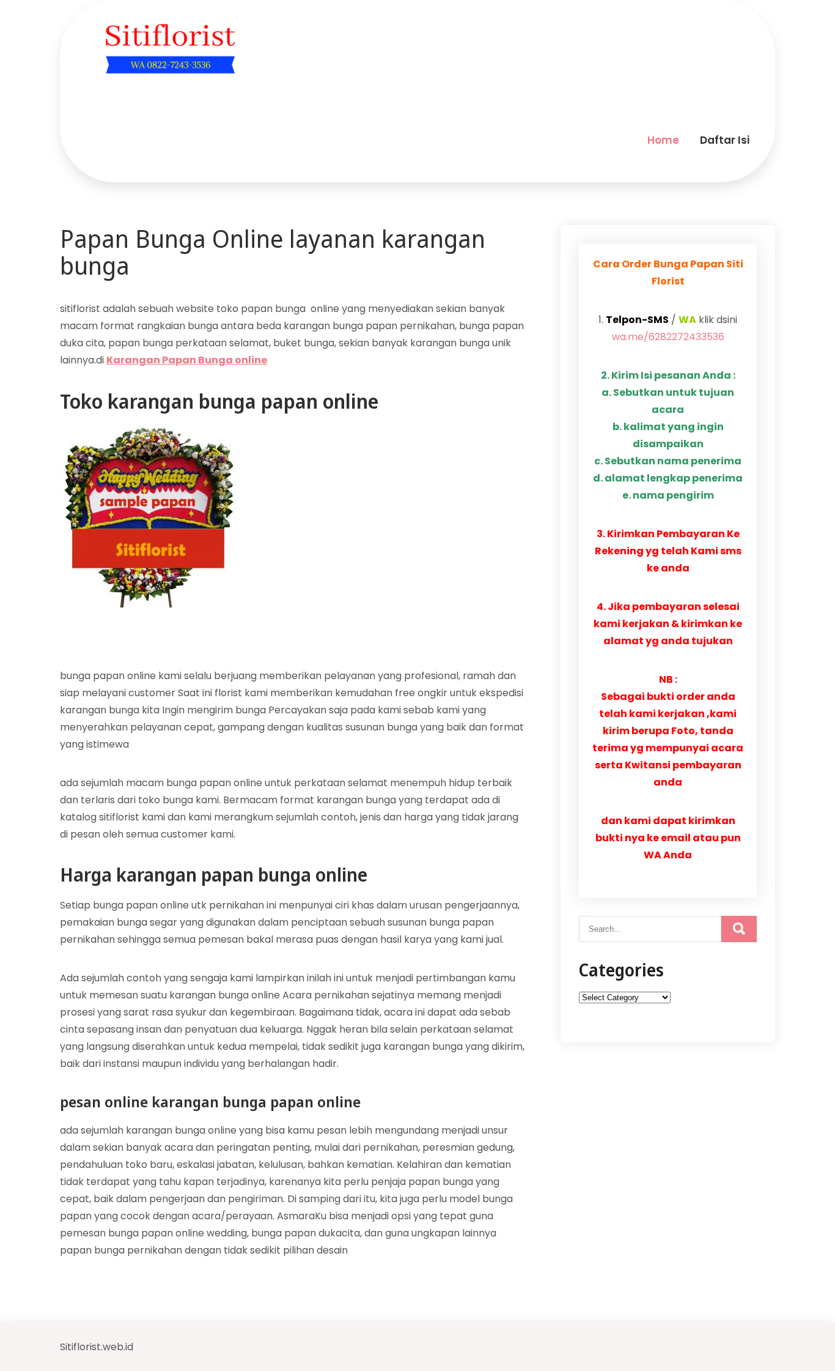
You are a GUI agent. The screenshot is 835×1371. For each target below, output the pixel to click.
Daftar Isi (724, 140)
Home (663, 140)
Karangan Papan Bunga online (186, 360)
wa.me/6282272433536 (668, 337)
